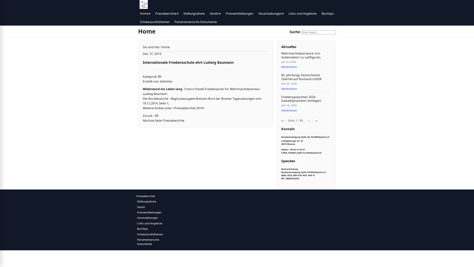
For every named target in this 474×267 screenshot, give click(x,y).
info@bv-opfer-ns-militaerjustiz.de (304, 152)
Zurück (148, 116)
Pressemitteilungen (239, 13)
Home (144, 13)
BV (157, 116)
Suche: (295, 31)
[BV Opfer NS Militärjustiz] (144, 4)
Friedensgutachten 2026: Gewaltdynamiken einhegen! (301, 99)
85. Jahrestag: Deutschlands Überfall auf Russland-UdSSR (301, 77)
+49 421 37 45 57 (297, 149)
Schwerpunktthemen (155, 22)
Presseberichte (165, 13)
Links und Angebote (303, 13)
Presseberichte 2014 (188, 108)
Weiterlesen (289, 67)
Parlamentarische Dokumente (196, 22)
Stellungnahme (194, 13)
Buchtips (328, 13)
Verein (214, 13)
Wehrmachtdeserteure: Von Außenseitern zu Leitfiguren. (301, 55)
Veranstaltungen (270, 13)
